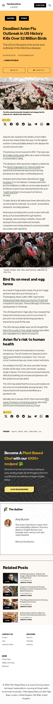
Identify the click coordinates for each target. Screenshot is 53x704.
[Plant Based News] (3, 5)
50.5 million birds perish (13, 155)
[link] (14, 7)
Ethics (24, 18)
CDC (6, 357)
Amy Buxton (10, 55)
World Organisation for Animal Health (24, 167)
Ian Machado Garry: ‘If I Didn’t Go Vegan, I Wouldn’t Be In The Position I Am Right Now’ (34, 576)
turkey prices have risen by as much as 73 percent (25, 300)
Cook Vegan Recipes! (19, 489)
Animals (7, 594)
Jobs (3, 641)
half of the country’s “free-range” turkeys (21, 330)
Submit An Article (7, 644)
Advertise (29, 644)
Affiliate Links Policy (8, 663)
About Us (29, 637)
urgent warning (10, 192)
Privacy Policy (6, 659)
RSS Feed (5, 666)
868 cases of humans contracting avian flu (26, 401)
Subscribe (40, 5)
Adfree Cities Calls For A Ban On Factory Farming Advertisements (33, 614)
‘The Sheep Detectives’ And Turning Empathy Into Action (33, 601)
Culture (10, 18)
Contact (4, 637)
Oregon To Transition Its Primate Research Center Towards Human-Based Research (33, 589)
